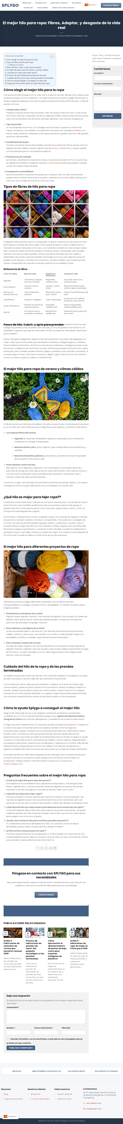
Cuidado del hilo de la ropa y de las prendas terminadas (30, 78)
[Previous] (6, 954)
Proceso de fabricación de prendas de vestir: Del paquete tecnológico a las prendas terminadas (35, 950)
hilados (78, 130)
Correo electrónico (43, 1028)
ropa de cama (50, 148)
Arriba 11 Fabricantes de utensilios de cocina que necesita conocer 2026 (13, 947)
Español (92, 5)
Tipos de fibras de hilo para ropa (20, 62)
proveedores (70, 724)
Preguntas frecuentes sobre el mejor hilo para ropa (28, 83)
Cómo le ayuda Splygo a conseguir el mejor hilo (27, 81)
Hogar (95, 55)
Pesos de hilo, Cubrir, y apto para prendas (24, 67)
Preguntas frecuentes (13, 1099)
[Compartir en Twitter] (42, 848)
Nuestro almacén (64, 1094)
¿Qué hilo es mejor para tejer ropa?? (22, 73)
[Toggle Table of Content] (50, 56)
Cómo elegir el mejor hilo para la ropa (22, 60)
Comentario (13, 1007)
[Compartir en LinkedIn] (55, 848)
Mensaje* (98, 94)
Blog (101, 55)
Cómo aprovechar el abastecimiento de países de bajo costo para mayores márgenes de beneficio (57, 950)
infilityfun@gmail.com (78, 36)
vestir (13, 733)
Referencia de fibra (17, 65)
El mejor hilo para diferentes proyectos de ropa (26, 75)
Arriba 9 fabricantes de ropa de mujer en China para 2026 (79, 945)
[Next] (85, 954)
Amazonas (35, 1094)
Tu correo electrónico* (103, 84)
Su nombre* (99, 73)
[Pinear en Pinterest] (50, 848)
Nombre (11, 1028)
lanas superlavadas (58, 163)
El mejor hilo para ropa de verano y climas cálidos (27, 70)
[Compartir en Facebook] (38, 848)
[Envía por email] (46, 848)
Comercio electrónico (40, 1099)
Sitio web (66, 1028)
